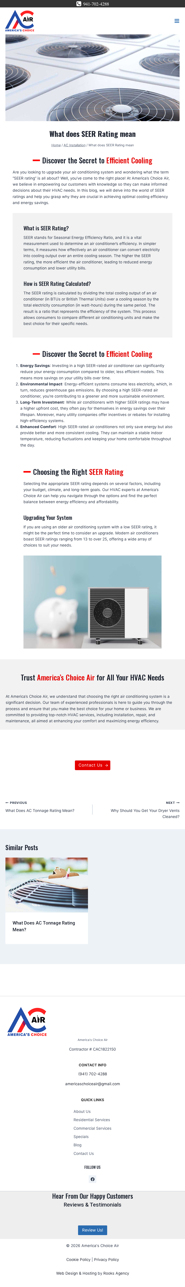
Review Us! (92, 1230)
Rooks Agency (116, 1273)
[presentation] (46, 885)
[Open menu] (176, 21)
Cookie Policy (78, 1259)
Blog (77, 1145)
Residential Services (92, 1120)
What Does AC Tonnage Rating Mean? (39, 807)
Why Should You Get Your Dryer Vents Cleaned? (145, 810)
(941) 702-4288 (92, 1074)
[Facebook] (92, 1179)
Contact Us (84, 1153)
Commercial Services (92, 1128)
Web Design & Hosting (76, 1273)
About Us (82, 1111)
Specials (81, 1136)
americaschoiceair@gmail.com (92, 1084)
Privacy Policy (106, 1259)
